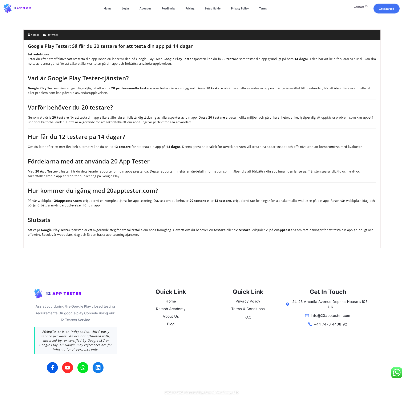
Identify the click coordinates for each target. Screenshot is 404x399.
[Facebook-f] (52, 367)
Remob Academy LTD (222, 392)
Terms (263, 8)
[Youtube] (67, 367)
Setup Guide (213, 8)
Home (107, 8)
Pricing (190, 8)
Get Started (386, 8)
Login (125, 8)
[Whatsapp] (82, 367)
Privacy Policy (240, 8)
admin (34, 35)
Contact (359, 6)
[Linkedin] (98, 367)
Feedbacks (168, 8)
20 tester (52, 35)
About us (145, 8)
